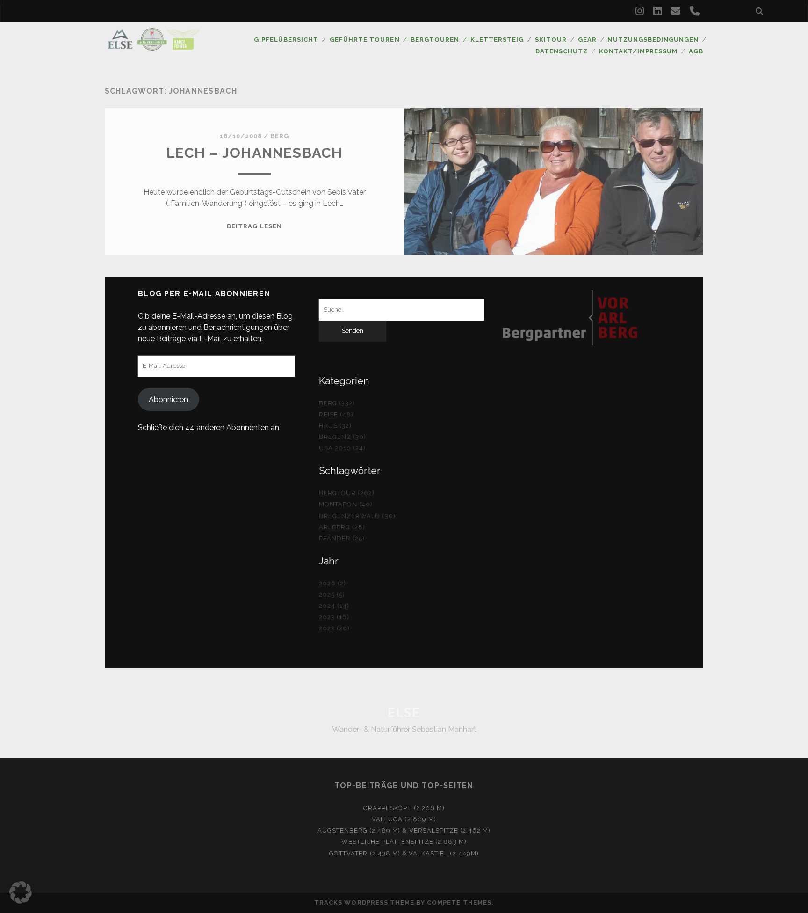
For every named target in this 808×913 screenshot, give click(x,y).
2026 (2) (332, 583)
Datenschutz (561, 51)
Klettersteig (497, 39)
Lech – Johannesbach (254, 153)
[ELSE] (153, 46)
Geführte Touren (365, 39)
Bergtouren (435, 39)
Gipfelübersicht (286, 39)
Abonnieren (168, 399)
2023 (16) (334, 617)
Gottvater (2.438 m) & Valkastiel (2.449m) (404, 853)
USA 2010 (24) (342, 448)
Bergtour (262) (347, 493)
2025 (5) (332, 594)
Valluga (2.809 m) (404, 819)
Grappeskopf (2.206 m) (404, 807)
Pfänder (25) (342, 538)
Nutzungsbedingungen (653, 39)
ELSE (404, 713)
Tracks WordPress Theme (364, 902)
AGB (696, 51)
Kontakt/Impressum (638, 51)
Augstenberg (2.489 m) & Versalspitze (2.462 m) (404, 830)
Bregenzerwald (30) (357, 515)
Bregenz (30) (343, 436)
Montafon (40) (346, 504)
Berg (279, 135)
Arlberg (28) (342, 527)
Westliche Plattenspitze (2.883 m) (403, 841)
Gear (587, 39)
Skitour (551, 39)
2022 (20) (334, 628)
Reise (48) (336, 414)
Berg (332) (337, 403)
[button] (20, 892)
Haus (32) (335, 425)
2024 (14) (334, 605)
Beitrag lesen (254, 226)
